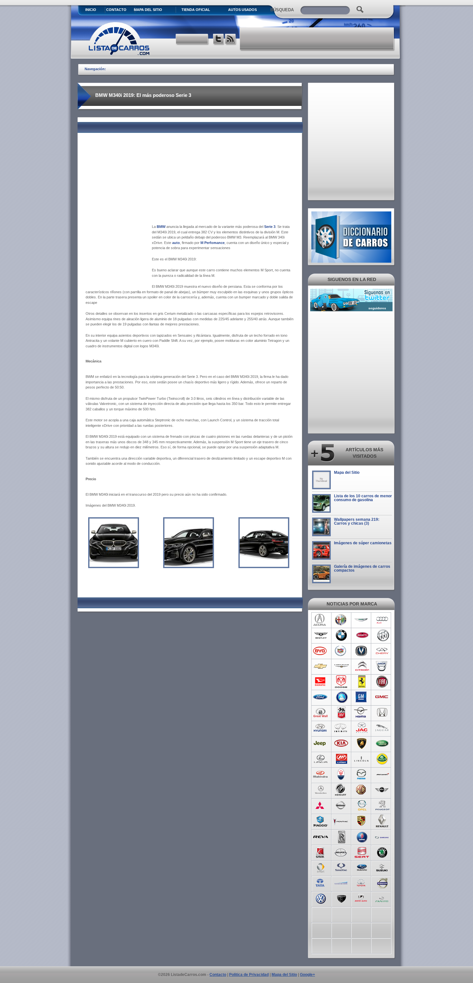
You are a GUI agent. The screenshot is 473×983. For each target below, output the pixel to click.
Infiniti (341, 728)
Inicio (90, 10)
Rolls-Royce (341, 836)
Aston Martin (362, 620)
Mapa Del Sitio (148, 10)
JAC (362, 728)
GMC (382, 697)
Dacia (382, 666)
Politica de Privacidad (249, 974)
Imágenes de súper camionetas (363, 543)
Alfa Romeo (341, 620)
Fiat (382, 681)
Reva (321, 836)
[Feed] (231, 40)
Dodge (341, 681)
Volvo (382, 882)
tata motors (321, 882)
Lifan (341, 759)
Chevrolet (321, 666)
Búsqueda (282, 9)
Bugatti (362, 635)
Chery (382, 651)
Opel (362, 805)
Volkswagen (321, 898)
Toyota (362, 882)
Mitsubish (321, 805)
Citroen (362, 666)
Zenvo (341, 898)
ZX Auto (382, 898)
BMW (341, 635)
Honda (382, 712)
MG (362, 790)
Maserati (341, 774)
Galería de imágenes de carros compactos (362, 568)
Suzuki (382, 867)
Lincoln (362, 759)
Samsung (382, 836)
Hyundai (321, 728)
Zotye (362, 898)
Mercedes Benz (321, 790)
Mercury (341, 790)
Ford (321, 697)
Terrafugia (341, 882)
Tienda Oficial (195, 10)
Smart (321, 867)
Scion (341, 851)
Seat (362, 851)
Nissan (341, 805)
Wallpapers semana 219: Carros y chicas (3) (356, 521)
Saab (362, 836)
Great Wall (321, 712)
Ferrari (362, 681)
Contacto (116, 10)
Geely (341, 697)
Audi (382, 620)
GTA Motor (341, 712)
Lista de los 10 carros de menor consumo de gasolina (363, 498)
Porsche (362, 821)
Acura (321, 620)
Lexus (321, 759)
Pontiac (341, 821)
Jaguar (382, 728)
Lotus (382, 759)
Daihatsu (321, 681)
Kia (341, 743)
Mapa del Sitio (346, 472)
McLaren (382, 774)
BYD (321, 651)
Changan (362, 651)
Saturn (321, 851)
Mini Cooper (382, 790)
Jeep (321, 743)
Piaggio (321, 821)
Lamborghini (362, 743)
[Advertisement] (317, 38)
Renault (382, 821)
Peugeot (382, 805)
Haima (362, 712)
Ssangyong (341, 867)
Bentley (321, 635)
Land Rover (382, 743)
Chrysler (341, 666)
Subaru (362, 867)
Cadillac (341, 651)
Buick (382, 635)
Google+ (307, 974)
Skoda (382, 851)
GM (362, 697)
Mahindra (321, 774)
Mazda (362, 774)
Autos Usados (242, 10)
